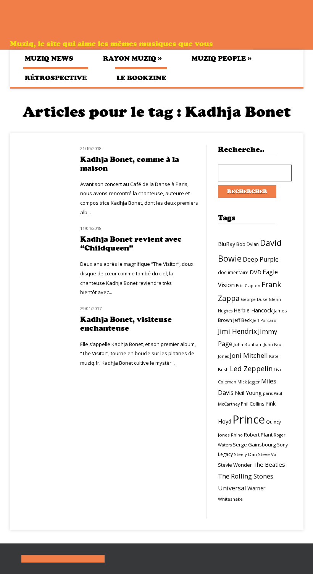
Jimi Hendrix (237, 331)
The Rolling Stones (245, 476)
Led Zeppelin (251, 368)
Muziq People (222, 58)
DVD (255, 272)
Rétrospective (56, 78)
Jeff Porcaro (264, 320)
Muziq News (49, 58)
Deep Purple (261, 259)
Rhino (237, 435)
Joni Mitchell (249, 355)
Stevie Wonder (235, 464)
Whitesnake (230, 499)
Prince (248, 419)
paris (268, 393)
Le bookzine (141, 78)
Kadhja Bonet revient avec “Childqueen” (131, 243)
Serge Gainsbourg (254, 444)
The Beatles (269, 464)
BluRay (226, 243)
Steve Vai (268, 454)
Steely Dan (245, 454)
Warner (256, 488)
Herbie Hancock (253, 310)
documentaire (233, 272)
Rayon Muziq (132, 58)
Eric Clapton (248, 285)
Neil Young (248, 392)
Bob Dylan (247, 244)
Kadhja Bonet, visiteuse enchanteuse (126, 324)
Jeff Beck (242, 320)
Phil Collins (252, 404)
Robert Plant (258, 434)
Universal (232, 487)
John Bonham (248, 344)
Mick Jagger (248, 382)
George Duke (254, 299)
